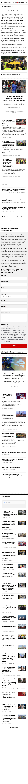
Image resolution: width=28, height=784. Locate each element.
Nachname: (4, 281)
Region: (3, 294)
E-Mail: (3, 306)
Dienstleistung (16, 10)
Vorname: (4, 275)
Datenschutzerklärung (12, 336)
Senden (14, 345)
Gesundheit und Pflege (19, 9)
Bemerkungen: (5, 312)
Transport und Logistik (7, 10)
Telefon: (3, 300)
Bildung (11, 9)
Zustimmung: (5, 324)
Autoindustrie (5, 9)
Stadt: (3, 287)
